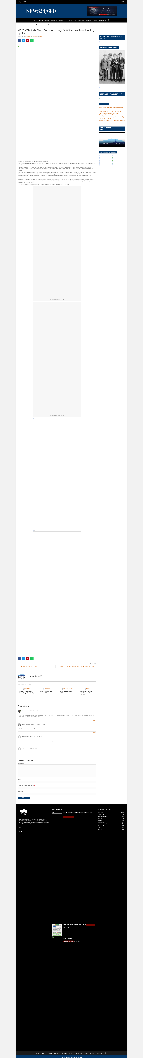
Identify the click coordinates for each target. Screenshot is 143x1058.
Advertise (81, 20)
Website (20, 793)
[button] (109, 20)
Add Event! (102, 20)
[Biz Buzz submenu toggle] (75, 20)
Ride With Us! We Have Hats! (46, 692)
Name (20, 781)
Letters (47, 20)
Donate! (88, 20)
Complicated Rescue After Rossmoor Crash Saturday (66, 693)
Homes (61, 20)
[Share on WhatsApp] (32, 40)
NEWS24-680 (28, 36)
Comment (21, 764)
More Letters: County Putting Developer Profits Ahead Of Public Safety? (111, 108)
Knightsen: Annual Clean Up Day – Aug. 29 (110, 111)
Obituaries (54, 20)
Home (20, 24)
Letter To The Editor (68, 818)
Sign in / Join (22, 2)
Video (25, 24)
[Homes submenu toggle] (65, 20)
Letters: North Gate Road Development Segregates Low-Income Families (109, 114)
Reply (94, 722)
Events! (95, 20)
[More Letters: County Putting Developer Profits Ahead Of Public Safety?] (57, 869)
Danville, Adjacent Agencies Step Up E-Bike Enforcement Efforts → (77, 666)
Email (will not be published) (26, 787)
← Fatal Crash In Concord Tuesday (28, 666)
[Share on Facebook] (19, 40)
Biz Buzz (71, 20)
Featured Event (90, 926)
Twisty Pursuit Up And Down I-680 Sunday (25, 692)
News (34, 20)
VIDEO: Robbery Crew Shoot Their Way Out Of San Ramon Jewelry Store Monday (87, 693)
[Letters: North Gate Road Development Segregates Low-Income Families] (57, 993)
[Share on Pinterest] (27, 40)
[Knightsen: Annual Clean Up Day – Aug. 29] (57, 931)
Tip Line (40, 20)
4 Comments (35, 36)
